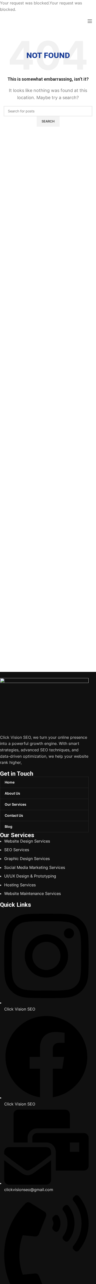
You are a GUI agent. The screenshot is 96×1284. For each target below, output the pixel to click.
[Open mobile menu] (90, 21)
